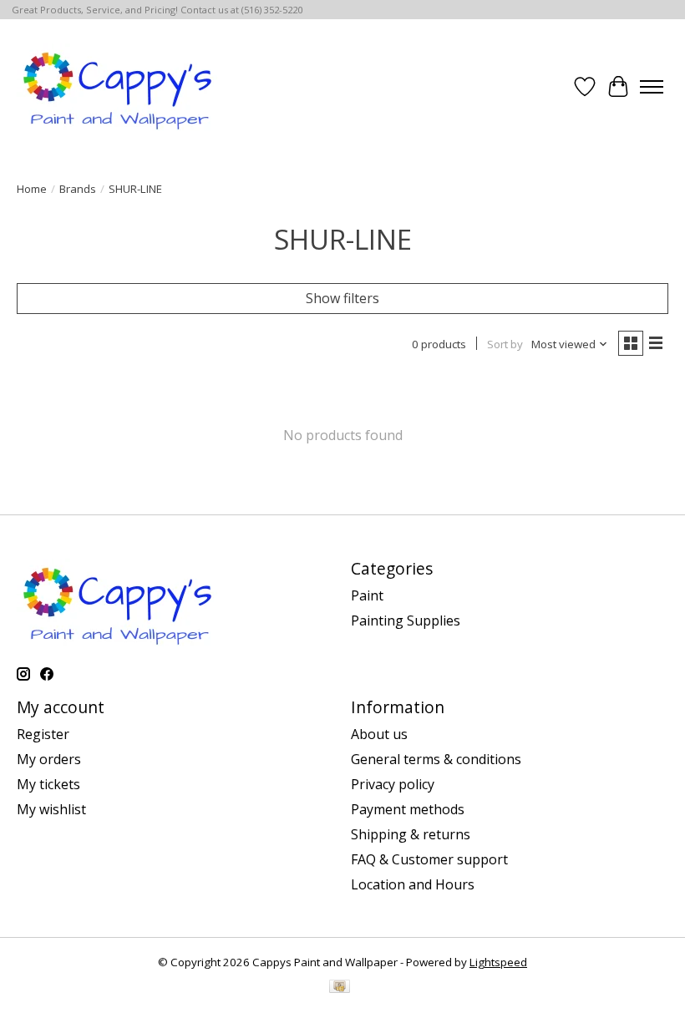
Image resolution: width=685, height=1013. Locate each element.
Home (32, 188)
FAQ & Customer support (429, 859)
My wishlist (51, 809)
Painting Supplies (405, 620)
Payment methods (407, 809)
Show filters (342, 298)
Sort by (505, 344)
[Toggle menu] (651, 87)
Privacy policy (392, 784)
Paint (367, 595)
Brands (77, 188)
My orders (49, 759)
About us (379, 734)
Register (43, 734)
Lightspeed (498, 962)
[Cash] (339, 988)
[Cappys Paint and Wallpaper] (119, 86)
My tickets (48, 784)
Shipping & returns (410, 834)
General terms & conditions (436, 759)
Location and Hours (412, 884)
